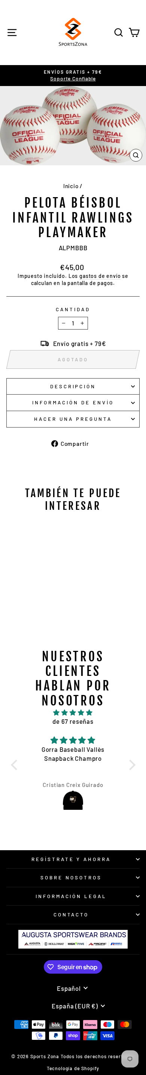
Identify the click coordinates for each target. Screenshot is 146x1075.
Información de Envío (73, 402)
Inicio (71, 186)
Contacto (71, 915)
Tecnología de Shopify (73, 1068)
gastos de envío (100, 276)
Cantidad (73, 309)
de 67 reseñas (73, 721)
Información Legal (71, 896)
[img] (73, 712)
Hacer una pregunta (73, 419)
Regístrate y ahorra (71, 859)
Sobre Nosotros (71, 877)
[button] (15, 764)
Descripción (73, 386)
